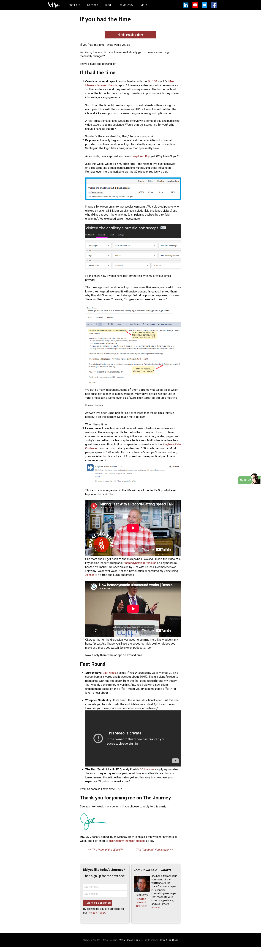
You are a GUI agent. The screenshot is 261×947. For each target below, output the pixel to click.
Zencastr (90, 575)
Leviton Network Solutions (141, 903)
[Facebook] (214, 5)
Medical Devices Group (129, 940)
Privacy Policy (96, 912)
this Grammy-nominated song (127, 841)
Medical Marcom (53, 5)
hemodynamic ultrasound (140, 563)
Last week (109, 672)
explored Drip (141, 156)
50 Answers (147, 769)
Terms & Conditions (169, 940)
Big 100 (152, 81)
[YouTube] (195, 5)
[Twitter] (204, 5)
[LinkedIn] (186, 5)
